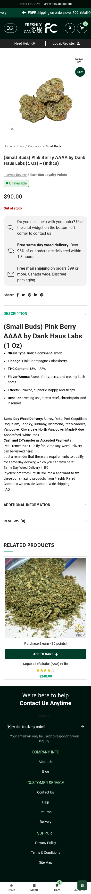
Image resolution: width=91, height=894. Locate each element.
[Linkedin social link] (36, 295)
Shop (20, 146)
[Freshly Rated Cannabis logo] (41, 28)
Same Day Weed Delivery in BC (26, 467)
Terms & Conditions (45, 852)
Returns (45, 812)
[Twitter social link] (23, 295)
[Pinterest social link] (29, 295)
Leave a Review (15, 175)
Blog (45, 771)
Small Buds (53, 146)
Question (45, 716)
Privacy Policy (45, 843)
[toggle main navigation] (10, 28)
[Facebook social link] (17, 295)
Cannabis (35, 146)
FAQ (7, 489)
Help (45, 802)
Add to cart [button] (43, 654)
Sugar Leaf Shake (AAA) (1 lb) (45, 664)
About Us (45, 762)
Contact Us (45, 792)
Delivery (45, 822)
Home (8, 146)
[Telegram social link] (42, 295)
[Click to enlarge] (12, 129)
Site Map (45, 862)
